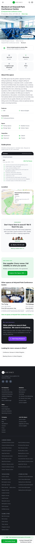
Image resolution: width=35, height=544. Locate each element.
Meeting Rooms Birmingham (25, 490)
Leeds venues (12, 487)
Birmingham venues (6, 482)
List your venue (22, 400)
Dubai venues (5, 521)
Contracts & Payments (7, 394)
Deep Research (22, 390)
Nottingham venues (6, 503)
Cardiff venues (5, 498)
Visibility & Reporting (7, 396)
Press (3, 427)
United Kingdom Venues (7, 41)
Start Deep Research (18, 339)
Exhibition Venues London (8, 464)
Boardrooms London (22, 456)
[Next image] (22, 295)
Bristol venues (5, 487)
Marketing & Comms (7, 413)
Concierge (21, 394)
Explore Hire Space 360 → (17, 273)
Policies (3, 432)
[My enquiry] (32, 2)
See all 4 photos (28, 36)
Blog (3, 421)
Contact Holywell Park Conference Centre (25, 541)
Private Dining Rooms (6, 450)
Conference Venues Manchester (26, 476)
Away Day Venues (6, 453)
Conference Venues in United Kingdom (13, 352)
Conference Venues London (8, 442)
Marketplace (22, 392)
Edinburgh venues (6, 484)
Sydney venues (5, 529)
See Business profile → (27, 153)
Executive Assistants (7, 411)
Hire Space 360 (5, 390)
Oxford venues (5, 506)
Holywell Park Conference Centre (12, 11)
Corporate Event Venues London (25, 458)
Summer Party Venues (7, 448)
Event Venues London (7, 458)
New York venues (5, 516)
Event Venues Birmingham (24, 487)
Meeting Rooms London (23, 453)
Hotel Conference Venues (24, 442)
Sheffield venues (5, 509)
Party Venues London (23, 448)
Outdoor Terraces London (7, 469)
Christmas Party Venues (23, 445)
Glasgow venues (5, 490)
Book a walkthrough (6, 400)
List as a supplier (23, 402)
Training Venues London (7, 456)
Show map (25, 14)
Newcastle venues (6, 501)
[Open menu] (3, 2)
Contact (4, 430)
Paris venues (4, 518)
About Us (4, 419)
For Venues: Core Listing (24, 398)
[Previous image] (3, 295)
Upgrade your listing (24, 423)
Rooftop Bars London (23, 450)
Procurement (5, 406)
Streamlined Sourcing (7, 392)
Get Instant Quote (10, 541)
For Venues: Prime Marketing (26, 396)
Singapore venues (6, 527)
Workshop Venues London (24, 466)
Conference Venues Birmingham (26, 484)
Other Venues (19, 41)
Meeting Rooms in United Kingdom (12, 356)
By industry (4, 398)
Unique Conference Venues (8, 445)
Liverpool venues (5, 492)
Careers (4, 425)
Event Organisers (6, 408)
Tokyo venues (5, 524)
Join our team (22, 419)
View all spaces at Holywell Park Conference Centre (16, 314)
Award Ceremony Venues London (25, 461)
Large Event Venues (22, 464)
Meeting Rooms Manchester (25, 482)
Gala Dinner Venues (6, 461)
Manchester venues (6, 479)
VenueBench (5, 423)
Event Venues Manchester (24, 479)
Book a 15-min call (18, 245)
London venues (5, 476)
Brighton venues (5, 495)
